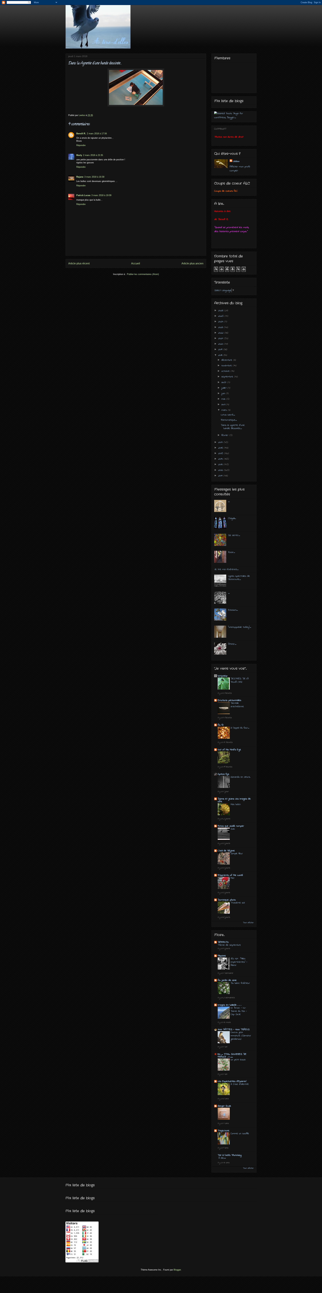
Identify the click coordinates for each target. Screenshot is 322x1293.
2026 (221, 311)
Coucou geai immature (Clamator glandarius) (241, 1035)
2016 (221, 448)
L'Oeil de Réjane (226, 851)
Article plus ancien (192, 263)
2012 (221, 470)
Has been (236, 804)
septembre (227, 377)
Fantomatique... (229, 420)
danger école (224, 1106)
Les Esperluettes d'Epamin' (232, 1081)
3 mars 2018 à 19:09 (101, 195)
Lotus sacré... (228, 415)
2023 (221, 327)
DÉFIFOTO (223, 942)
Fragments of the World (230, 875)
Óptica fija (223, 774)
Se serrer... (234, 535)
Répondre (81, 145)
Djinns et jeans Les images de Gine (234, 800)
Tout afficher (248, 922)
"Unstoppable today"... (239, 627)
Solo (233, 829)
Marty (79, 155)
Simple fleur (237, 853)
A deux (222, 1158)
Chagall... (232, 518)
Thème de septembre (229, 945)
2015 (221, 453)
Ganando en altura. (240, 777)
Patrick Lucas (83, 195)
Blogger (177, 1269)
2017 (221, 442)
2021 (221, 338)
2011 (220, 476)
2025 (221, 316)
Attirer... (232, 644)
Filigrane (222, 956)
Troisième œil (238, 903)
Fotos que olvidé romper (231, 826)
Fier (233, 878)
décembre (227, 360)
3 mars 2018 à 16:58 (94, 177)
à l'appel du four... (240, 728)
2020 (221, 344)
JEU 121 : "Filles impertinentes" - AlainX (239, 962)
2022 (221, 333)
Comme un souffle (240, 1133)
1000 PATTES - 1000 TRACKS (234, 1029)
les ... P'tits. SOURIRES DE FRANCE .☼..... (232, 1055)
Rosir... (231, 552)
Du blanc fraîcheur (240, 983)
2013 (221, 464)
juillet (224, 388)
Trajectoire (223, 1131)
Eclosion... (233, 610)
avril (223, 405)
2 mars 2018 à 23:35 (93, 155)
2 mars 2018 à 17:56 (97, 133)
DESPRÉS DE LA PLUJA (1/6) (240, 680)
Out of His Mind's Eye (229, 750)
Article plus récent (79, 263)
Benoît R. (81, 133)
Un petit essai (238, 1060)
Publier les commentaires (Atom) (143, 274)
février (225, 435)
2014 (221, 459)
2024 (221, 322)
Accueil (135, 263)
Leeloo (236, 161)
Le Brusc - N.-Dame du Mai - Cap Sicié (239, 1011)
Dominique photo (227, 900)
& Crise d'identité (240, 1084)
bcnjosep (222, 676)
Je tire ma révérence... (226, 569)
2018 (220, 355)
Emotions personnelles (229, 700)
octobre (226, 371)
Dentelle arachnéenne (237, 704)
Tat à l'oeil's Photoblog (229, 1155)
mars (224, 410)
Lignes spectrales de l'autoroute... (239, 577)
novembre (227, 366)
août (224, 382)
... (229, 501)
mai (223, 399)
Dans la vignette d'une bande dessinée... (233, 426)
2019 (220, 349)
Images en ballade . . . (229, 1005)
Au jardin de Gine (227, 980)
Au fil (220, 725)
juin (223, 393)
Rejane (79, 177)
